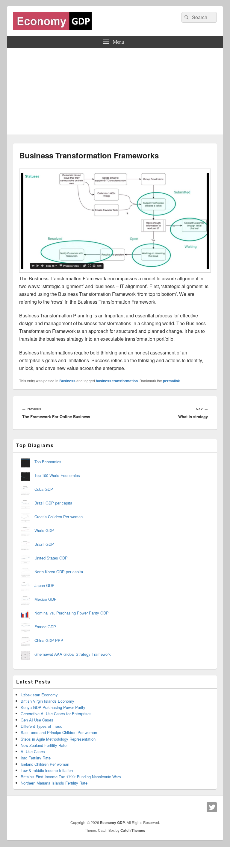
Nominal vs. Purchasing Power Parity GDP (71, 613)
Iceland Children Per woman (45, 764)
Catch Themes (132, 830)
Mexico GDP (45, 599)
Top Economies (47, 461)
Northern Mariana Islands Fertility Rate (54, 783)
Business (67, 380)
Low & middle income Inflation (47, 770)
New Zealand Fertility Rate (43, 745)
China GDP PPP (48, 640)
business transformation (117, 380)
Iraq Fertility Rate (36, 758)
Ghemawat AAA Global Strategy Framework (72, 654)
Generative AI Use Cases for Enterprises (56, 713)
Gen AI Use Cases (37, 720)
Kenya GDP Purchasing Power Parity (53, 707)
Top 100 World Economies (57, 475)
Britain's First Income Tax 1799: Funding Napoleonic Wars (71, 776)
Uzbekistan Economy (39, 695)
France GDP (45, 626)
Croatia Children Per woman (58, 516)
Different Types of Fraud (41, 726)
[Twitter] (212, 807)
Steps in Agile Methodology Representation (58, 739)
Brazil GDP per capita (53, 503)
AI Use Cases (33, 751)
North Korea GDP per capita (58, 571)
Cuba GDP (43, 489)
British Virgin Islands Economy (47, 701)
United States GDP (51, 558)
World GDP (44, 530)
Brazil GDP (44, 544)
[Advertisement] (115, 92)
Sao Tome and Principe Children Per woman (59, 732)
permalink (171, 380)
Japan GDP (44, 585)
